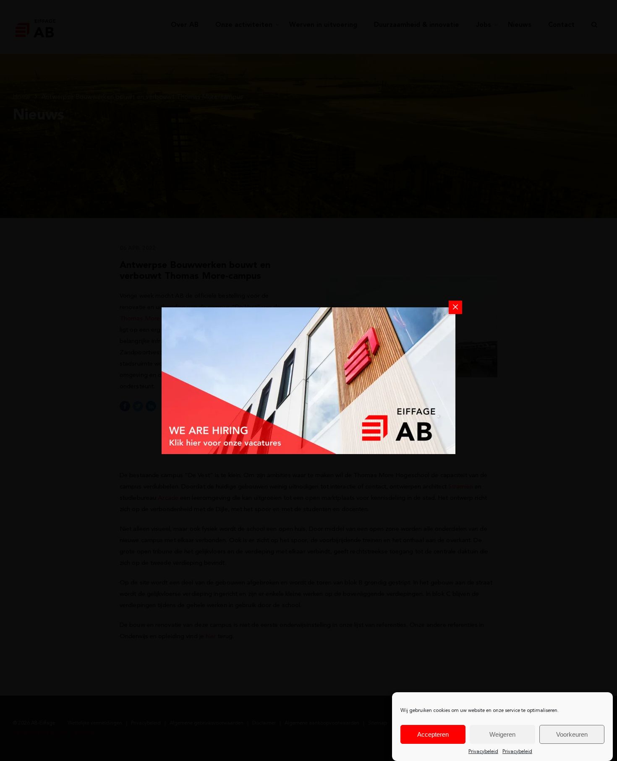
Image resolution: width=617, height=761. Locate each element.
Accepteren (433, 734)
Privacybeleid (483, 751)
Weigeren (502, 734)
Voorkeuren (572, 734)
